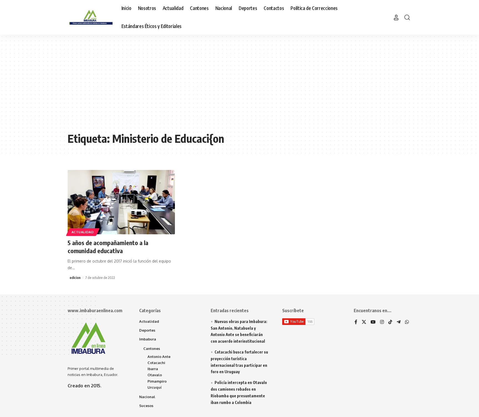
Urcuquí (154, 387)
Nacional (147, 397)
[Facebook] (356, 322)
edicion (75, 277)
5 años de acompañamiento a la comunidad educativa (108, 247)
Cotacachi (156, 362)
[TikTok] (390, 322)
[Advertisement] (239, 87)
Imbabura (147, 339)
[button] (396, 17)
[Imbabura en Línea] (90, 17)
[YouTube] (373, 322)
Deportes (147, 330)
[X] (364, 322)
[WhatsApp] (407, 322)
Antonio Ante (158, 356)
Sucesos (146, 405)
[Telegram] (398, 322)
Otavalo (154, 375)
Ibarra (152, 369)
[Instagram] (382, 322)
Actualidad (83, 232)
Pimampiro (157, 381)
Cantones (151, 348)
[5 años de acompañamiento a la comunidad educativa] (121, 202)
